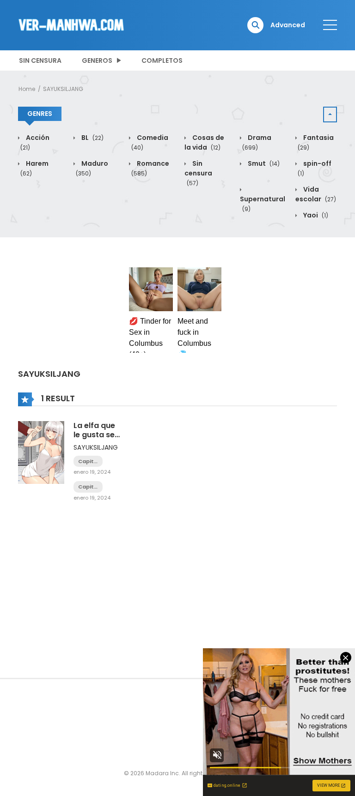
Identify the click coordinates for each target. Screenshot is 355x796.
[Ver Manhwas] (71, 24)
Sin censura (40, 60)
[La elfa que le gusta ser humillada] (41, 452)
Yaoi (315, 215)
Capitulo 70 (88, 487)
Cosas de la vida (204, 142)
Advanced (287, 25)
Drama (256, 142)
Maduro (92, 168)
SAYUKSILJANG (63, 89)
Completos (162, 60)
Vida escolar (315, 194)
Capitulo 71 (88, 461)
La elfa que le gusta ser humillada (95, 434)
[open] (330, 25)
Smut (263, 163)
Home (26, 89)
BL (92, 137)
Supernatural (262, 203)
